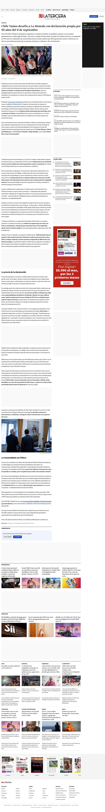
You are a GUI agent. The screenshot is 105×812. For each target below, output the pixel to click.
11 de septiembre (18, 523)
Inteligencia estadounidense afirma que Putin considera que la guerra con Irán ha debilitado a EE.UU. (66, 130)
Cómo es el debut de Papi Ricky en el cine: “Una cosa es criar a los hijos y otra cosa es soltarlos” (31, 736)
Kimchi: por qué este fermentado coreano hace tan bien (70, 713)
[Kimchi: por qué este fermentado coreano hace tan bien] (71, 726)
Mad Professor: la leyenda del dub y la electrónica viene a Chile (30, 713)
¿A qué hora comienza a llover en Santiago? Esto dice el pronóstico (51, 698)
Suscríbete (18, 537)
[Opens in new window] (37, 773)
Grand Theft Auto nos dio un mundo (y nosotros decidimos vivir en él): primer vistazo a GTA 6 (31, 571)
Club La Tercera (56, 10)
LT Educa (72, 10)
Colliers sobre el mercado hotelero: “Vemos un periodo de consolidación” (30, 690)
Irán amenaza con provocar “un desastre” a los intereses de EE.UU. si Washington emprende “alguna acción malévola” (66, 105)
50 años (32, 523)
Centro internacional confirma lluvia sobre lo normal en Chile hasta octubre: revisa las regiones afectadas (10, 572)
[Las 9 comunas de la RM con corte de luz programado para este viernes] (41, 630)
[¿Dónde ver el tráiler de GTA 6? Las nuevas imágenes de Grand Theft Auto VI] (68, 630)
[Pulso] (22, 773)
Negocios (18, 10)
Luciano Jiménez (8, 44)
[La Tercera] (7, 773)
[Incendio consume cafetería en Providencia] (10, 681)
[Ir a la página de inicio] (52, 16)
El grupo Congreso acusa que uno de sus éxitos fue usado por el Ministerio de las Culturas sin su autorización (31, 746)
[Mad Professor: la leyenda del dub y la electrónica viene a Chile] (31, 726)
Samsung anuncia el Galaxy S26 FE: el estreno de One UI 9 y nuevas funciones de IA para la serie (71, 572)
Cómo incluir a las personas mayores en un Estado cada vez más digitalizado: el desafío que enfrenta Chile (51, 669)
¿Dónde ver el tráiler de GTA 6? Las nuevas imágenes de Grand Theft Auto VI (67, 619)
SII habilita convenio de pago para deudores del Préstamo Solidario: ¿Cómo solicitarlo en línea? (13, 619)
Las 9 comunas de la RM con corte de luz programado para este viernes (40, 619)
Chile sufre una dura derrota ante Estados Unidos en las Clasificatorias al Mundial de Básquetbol (71, 670)
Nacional (12, 10)
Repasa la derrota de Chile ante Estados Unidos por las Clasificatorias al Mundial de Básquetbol (70, 700)
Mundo (37, 10)
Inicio (2, 10)
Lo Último (48, 10)
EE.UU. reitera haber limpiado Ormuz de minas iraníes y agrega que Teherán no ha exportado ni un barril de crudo (67, 97)
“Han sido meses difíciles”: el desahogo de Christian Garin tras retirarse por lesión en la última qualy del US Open (71, 691)
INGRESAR (101, 16)
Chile (2, 663)
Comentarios (12, 78)
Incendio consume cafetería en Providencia (65, 116)
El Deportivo (31, 10)
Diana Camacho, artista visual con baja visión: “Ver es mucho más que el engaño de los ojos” (71, 736)
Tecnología (24, 10)
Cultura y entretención (29, 709)
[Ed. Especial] (51, 773)
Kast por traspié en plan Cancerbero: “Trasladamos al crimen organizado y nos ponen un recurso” (64, 184)
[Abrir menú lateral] (2, 16)
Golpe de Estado (26, 523)
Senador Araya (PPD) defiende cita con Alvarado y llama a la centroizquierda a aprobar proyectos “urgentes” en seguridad (63, 178)
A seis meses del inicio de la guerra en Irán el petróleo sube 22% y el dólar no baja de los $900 (31, 699)
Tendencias (45, 663)
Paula (64, 709)
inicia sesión (7, 537)
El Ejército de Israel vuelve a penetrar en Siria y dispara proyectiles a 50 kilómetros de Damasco (66, 111)
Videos (42, 10)
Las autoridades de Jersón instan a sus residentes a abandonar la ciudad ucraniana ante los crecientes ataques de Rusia (67, 122)
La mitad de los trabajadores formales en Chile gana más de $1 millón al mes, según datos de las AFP (30, 670)
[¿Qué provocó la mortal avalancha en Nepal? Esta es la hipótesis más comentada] (51, 583)
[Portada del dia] (67, 255)
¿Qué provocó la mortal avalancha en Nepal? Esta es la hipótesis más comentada (51, 571)
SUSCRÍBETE (67, 283)
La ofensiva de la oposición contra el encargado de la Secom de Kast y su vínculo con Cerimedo (64, 198)
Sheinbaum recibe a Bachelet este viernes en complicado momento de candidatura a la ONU (63, 171)
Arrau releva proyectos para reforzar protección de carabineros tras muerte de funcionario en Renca (10, 691)
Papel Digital (65, 10)
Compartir (5, 78)
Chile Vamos (10, 523)
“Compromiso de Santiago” (15, 102)
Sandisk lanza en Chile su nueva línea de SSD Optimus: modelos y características (10, 736)
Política (7, 10)
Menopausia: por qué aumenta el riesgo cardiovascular (71, 744)
